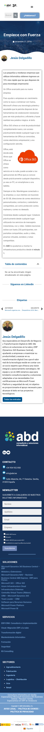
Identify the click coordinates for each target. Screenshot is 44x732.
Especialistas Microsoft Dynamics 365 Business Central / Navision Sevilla (22, 698)
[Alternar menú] (32, 7)
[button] (38, 264)
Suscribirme (10, 548)
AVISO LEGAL (10, 709)
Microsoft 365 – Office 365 (13, 583)
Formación (6, 642)
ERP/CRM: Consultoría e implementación (19, 623)
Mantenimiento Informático (13, 637)
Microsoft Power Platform (12, 605)
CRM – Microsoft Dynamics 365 (15, 596)
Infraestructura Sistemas (12, 589)
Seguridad (5, 646)
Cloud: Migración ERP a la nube (15, 628)
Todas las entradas (12, 399)
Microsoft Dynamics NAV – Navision (17, 575)
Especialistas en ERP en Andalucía (22, 701)
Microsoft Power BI (9, 608)
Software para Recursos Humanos (16, 602)
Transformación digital (11, 632)
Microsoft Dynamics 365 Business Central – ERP (20, 567)
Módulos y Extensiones (11, 572)
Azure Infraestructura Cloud (13, 586)
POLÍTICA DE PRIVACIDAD (22, 712)
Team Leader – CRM (10, 599)
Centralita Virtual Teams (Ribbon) (16, 592)
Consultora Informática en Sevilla (22, 695)
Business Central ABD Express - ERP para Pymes (19, 579)
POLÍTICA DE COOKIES (28, 709)
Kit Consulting (7, 651)
